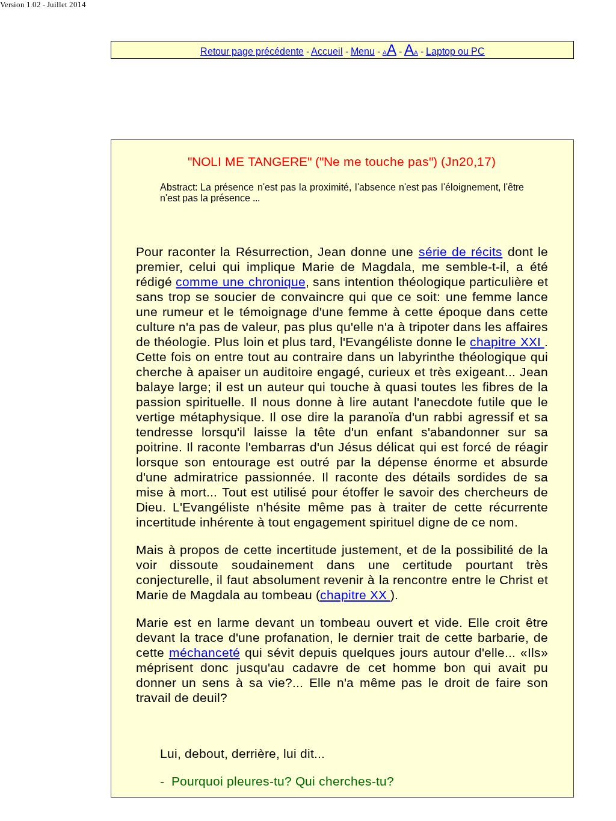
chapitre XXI (507, 342)
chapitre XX (355, 595)
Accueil (327, 51)
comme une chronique (240, 282)
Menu (363, 51)
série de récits (461, 252)
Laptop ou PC (455, 51)
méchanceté (204, 653)
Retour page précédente (252, 51)
